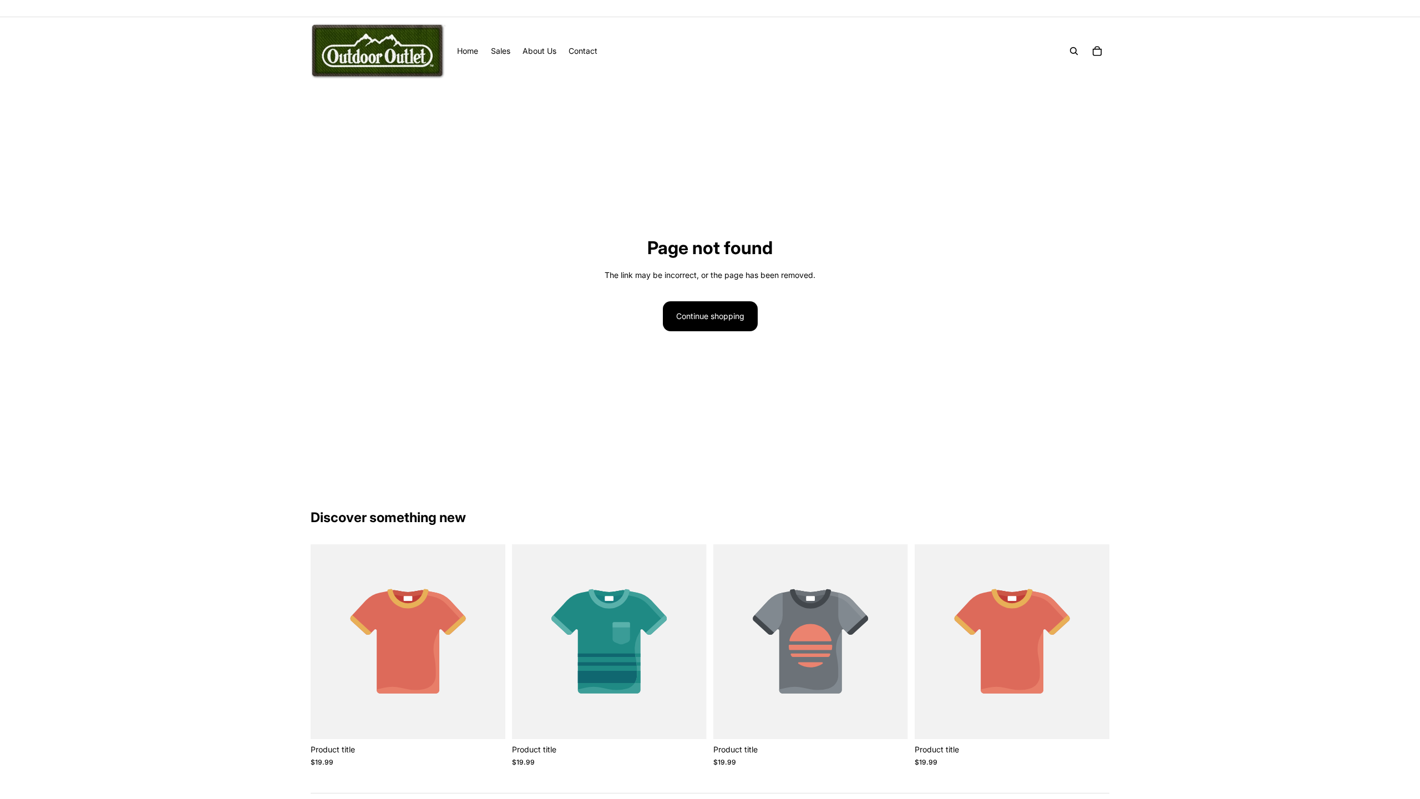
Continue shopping (710, 316)
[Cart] (1097, 51)
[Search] (1074, 51)
